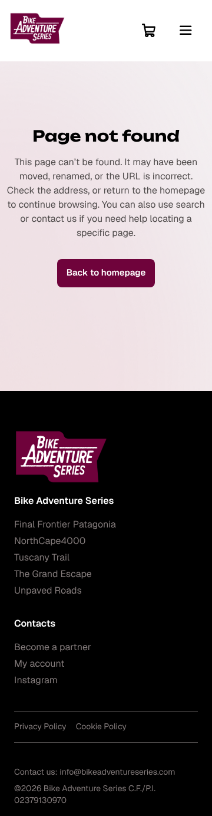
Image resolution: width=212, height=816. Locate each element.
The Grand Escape (53, 574)
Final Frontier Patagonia (65, 524)
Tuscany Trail (41, 557)
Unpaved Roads (48, 590)
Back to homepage (106, 272)
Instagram (36, 680)
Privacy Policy (40, 727)
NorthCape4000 (49, 541)
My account (39, 663)
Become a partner (52, 647)
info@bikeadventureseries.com (117, 772)
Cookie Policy (101, 727)
